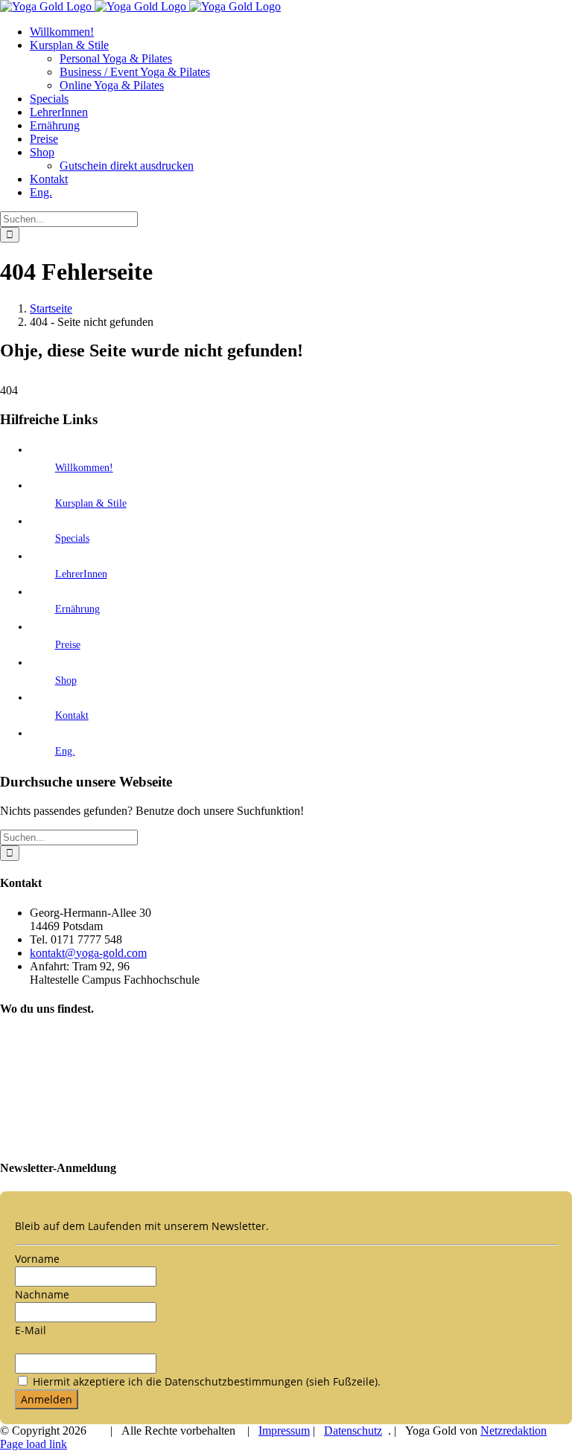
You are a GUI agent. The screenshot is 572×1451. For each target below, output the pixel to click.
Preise (67, 644)
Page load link (33, 1444)
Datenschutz (353, 1430)
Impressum (284, 1430)
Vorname (37, 1259)
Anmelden (46, 1399)
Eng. (65, 751)
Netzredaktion (513, 1430)
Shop (66, 680)
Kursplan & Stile (91, 503)
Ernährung (77, 609)
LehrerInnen (81, 574)
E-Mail (30, 1330)
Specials (72, 538)
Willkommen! (84, 467)
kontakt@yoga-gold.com (88, 952)
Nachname (42, 1294)
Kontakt (72, 715)
